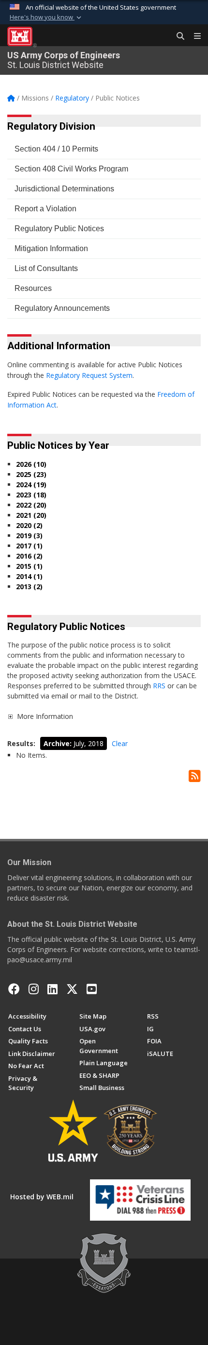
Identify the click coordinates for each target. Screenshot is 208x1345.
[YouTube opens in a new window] (92, 989)
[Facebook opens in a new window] (14, 989)
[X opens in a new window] (72, 989)
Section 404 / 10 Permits (56, 149)
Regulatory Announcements (62, 308)
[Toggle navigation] (193, 36)
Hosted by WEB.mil (42, 1196)
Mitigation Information (51, 248)
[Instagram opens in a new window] (34, 989)
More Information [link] (45, 716)
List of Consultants (46, 268)
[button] (46, 17)
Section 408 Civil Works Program (71, 169)
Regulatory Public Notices (59, 228)
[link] (10, 716)
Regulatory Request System (89, 375)
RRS (160, 685)
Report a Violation (45, 208)
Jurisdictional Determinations (64, 189)
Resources (33, 288)
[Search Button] (177, 36)
